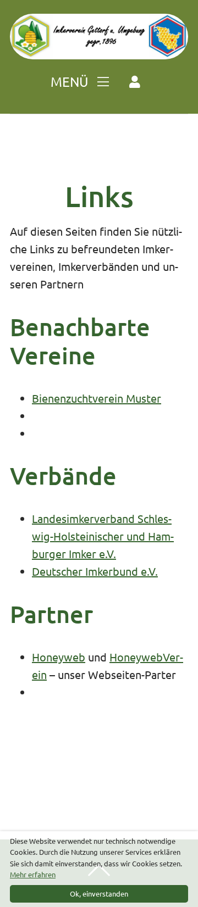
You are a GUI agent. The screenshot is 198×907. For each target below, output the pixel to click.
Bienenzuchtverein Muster (96, 398)
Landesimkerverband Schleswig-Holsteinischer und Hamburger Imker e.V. (103, 535)
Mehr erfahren (33, 874)
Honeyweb (58, 657)
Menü (71, 82)
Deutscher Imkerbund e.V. (95, 571)
